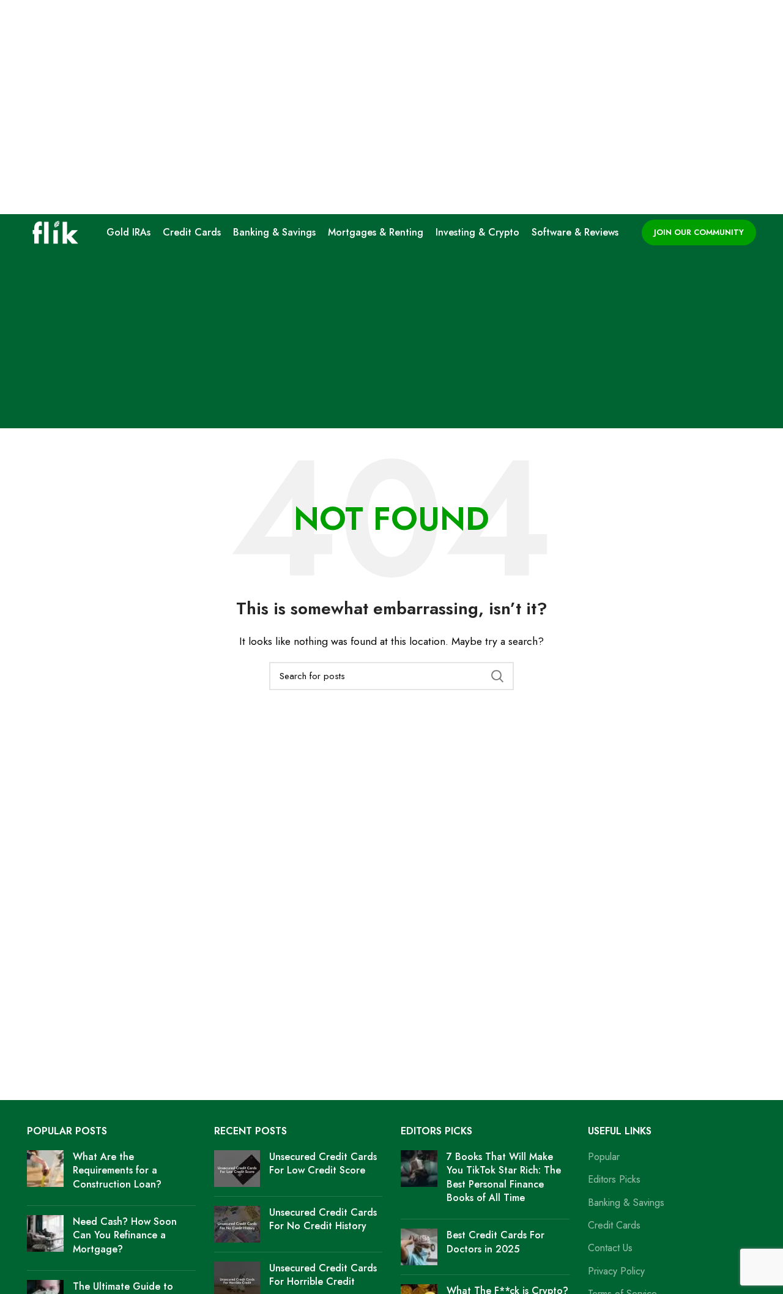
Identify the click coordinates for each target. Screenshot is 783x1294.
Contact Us (610, 1248)
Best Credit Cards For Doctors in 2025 (495, 1241)
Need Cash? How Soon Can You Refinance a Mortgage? (125, 1235)
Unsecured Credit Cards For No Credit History (323, 1219)
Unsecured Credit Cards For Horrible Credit (323, 1274)
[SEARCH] (497, 676)
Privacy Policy (616, 1271)
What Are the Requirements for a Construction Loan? (117, 1170)
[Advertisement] (391, 342)
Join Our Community (699, 232)
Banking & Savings (626, 1203)
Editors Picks (614, 1179)
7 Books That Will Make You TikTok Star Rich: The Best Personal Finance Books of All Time (504, 1177)
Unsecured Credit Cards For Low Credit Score (323, 1163)
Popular (604, 1157)
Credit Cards (614, 1225)
